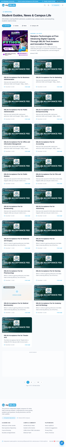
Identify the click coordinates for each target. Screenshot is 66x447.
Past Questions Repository (9, 428)
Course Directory (6, 430)
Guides (17, 25)
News (25, 25)
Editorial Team (27, 432)
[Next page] (41, 382)
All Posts (7, 25)
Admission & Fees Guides (9, 425)
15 (38, 382)
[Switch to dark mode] (48, 5)
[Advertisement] (33, 365)
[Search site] (44, 5)
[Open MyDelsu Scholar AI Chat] (62, 443)
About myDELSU (49, 425)
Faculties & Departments (8, 432)
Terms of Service (49, 432)
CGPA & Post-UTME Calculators (32, 430)
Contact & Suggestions (51, 428)
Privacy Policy (48, 430)
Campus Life (35, 25)
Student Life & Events (29, 428)
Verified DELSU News (29, 425)
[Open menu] (62, 5)
